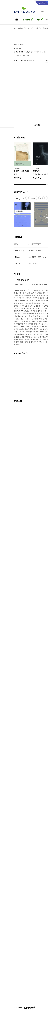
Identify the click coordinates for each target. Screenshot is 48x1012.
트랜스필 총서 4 (19, 44)
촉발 (41, 198)
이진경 (26, 52)
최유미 (31, 52)
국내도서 (20, 28)
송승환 (21, 52)
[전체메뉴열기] (16, 19)
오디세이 (39, 20)
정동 (24, 198)
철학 (37, 28)
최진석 (16, 49)
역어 (17, 198)
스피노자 (33, 198)
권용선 (16, 52)
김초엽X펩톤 (27, 20)
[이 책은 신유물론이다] (22, 160)
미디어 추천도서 (19, 284)
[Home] (15, 28)
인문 (29, 28)
